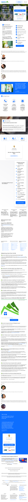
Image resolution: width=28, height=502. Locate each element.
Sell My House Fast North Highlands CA (23, 247)
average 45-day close (15, 481)
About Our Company (21, 486)
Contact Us (20, 497)
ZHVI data (7, 482)
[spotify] (7, 485)
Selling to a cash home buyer (21, 256)
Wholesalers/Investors (22, 490)
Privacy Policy (20, 498)
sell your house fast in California (9, 460)
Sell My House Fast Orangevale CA (22, 250)
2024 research (6, 480)
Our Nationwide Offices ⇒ (13, 499)
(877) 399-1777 (21, 496)
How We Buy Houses (21, 487)
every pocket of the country (22, 343)
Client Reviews (10, 317)
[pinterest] (8, 485)
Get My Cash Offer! (20, 10)
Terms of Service (24, 497)
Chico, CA (24, 482)
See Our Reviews (21, 489)
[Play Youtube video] (23, 460)
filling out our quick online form (15, 332)
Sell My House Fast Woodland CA (13, 249)
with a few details (7, 275)
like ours (9, 351)
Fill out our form (3, 265)
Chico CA (11, 463)
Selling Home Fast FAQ (21, 488)
